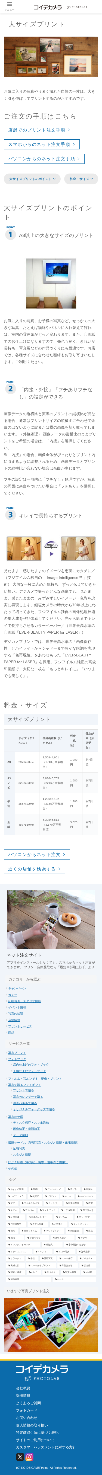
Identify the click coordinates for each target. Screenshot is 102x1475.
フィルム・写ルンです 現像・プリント (35, 1078)
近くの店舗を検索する (32, 869)
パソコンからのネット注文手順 (41, 158)
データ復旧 (20, 1135)
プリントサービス (20, 1026)
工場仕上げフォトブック (29, 1071)
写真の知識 (15, 1013)
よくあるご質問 (28, 1403)
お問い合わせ (26, 1418)
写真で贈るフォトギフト (24, 1084)
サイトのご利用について (35, 1440)
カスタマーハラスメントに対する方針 (46, 1447)
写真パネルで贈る (25, 1103)
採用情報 (23, 1395)
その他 (12, 1168)
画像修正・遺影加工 (26, 1128)
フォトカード (26, 1410)
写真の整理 (15, 1116)
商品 (11, 1032)
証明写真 (19, 1148)
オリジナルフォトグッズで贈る (34, 1109)
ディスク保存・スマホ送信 (31, 1122)
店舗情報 (14, 1020)
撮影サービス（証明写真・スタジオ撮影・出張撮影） (44, 1142)
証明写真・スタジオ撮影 (24, 1001)
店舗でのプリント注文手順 (37, 130)
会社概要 (23, 1388)
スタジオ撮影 (22, 1154)
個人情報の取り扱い (32, 1425)
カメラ (12, 994)
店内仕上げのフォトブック (31, 1064)
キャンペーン (17, 988)
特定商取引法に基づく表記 (37, 1433)
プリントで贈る (23, 1090)
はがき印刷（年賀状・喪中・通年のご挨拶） (38, 1162)
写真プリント (17, 1052)
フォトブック (17, 1059)
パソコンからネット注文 (34, 854)
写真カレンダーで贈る (28, 1096)
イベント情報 (17, 1007)
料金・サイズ (79, 179)
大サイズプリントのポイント (30, 179)
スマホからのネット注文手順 (39, 144)
